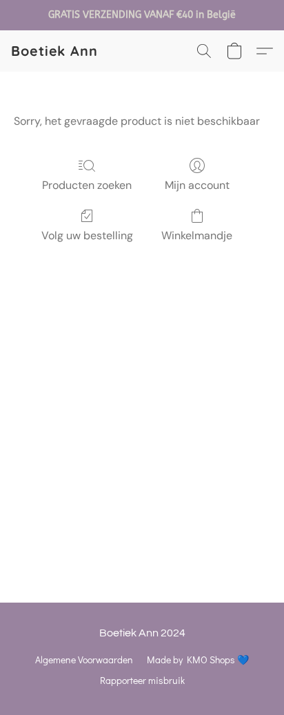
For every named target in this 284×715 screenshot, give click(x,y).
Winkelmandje (196, 235)
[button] (54, 51)
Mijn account (197, 185)
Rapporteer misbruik (142, 680)
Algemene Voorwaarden (84, 659)
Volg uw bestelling (87, 235)
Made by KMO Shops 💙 (198, 659)
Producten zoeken (87, 185)
